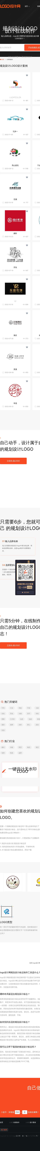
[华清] (15, 390)
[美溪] (15, 356)
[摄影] (15, 220)
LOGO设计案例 (31, 1122)
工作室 (12, 719)
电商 (3, 753)
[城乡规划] (13, 885)
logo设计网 (16, 1136)
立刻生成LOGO (13, 461)
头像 (20, 713)
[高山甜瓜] (15, 152)
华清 (15, 403)
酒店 (15, 335)
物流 (28, 747)
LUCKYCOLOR (15, 97)
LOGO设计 (10, 59)
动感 (30, 719)
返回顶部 (26, 592)
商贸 (20, 747)
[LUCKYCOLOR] (15, 84)
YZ (15, 301)
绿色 (3, 713)
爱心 (28, 725)
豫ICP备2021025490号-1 (30, 1136)
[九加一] (15, 118)
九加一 (15, 131)
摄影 (15, 233)
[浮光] (15, 254)
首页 (26, 6)
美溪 (15, 369)
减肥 (20, 753)
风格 (20, 708)
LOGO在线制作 (14, 1122)
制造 (11, 753)
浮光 (15, 267)
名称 (20, 725)
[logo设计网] (10, 6)
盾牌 (11, 725)
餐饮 (3, 747)
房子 (28, 713)
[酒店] (15, 322)
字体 (28, 708)
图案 (3, 719)
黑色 (11, 713)
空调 (15, 199)
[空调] (15, 186)
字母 (3, 708)
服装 (3, 725)
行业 (11, 708)
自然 (21, 719)
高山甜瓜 (15, 165)
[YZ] (15, 288)
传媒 (11, 747)
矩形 (3, 730)
